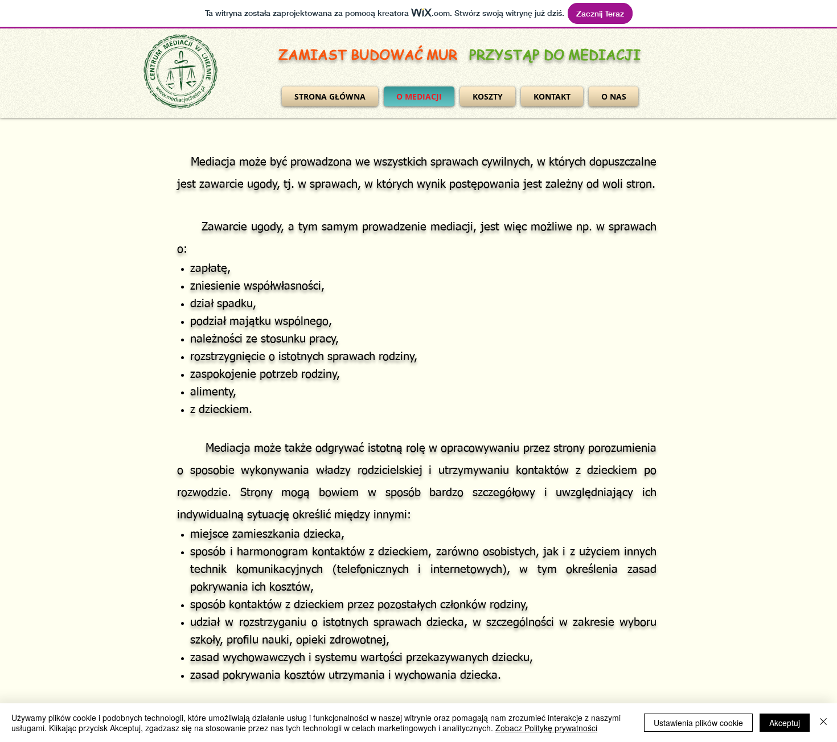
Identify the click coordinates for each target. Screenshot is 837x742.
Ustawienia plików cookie (698, 722)
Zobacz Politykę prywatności (546, 727)
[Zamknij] (823, 722)
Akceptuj (784, 722)
